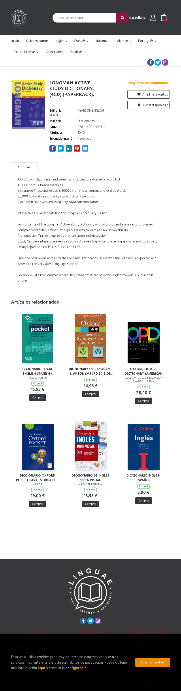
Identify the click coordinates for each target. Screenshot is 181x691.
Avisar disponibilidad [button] (156, 105)
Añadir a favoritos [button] (155, 94)
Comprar (37, 397)
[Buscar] (122, 18)
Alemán (123, 41)
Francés (80, 41)
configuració (76, 668)
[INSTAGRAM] (165, 62)
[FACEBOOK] (150, 62)
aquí (41, 668)
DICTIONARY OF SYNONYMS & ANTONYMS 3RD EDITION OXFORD (90, 371)
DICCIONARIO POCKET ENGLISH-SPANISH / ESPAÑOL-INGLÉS (38, 371)
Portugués (146, 41)
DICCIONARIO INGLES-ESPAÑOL (143, 477)
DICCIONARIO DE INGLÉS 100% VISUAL (90, 477)
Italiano (102, 41)
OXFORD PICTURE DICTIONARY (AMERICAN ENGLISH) (143, 371)
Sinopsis (24, 167)
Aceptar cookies (153, 662)
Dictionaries (86, 121)
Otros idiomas (25, 52)
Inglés (60, 41)
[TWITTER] (158, 62)
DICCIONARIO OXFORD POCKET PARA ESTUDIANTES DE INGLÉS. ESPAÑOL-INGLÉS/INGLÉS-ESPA (37, 477)
